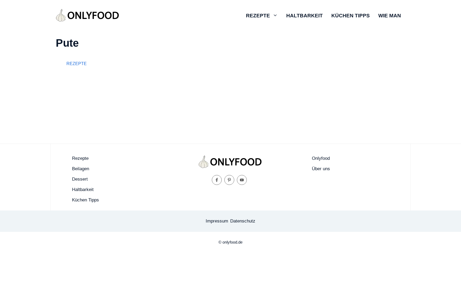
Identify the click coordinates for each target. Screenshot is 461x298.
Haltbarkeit (304, 15)
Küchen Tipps (350, 15)
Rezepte (258, 15)
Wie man (389, 15)
